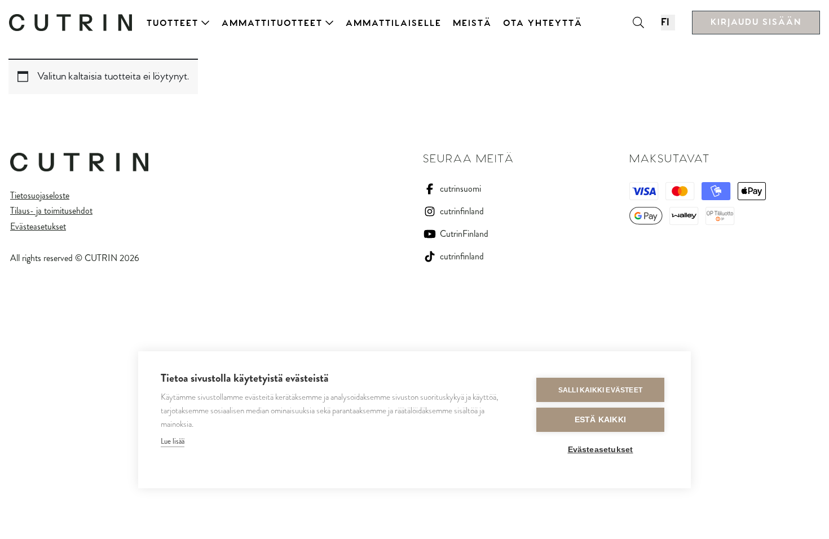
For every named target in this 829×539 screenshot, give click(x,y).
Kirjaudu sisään (756, 22)
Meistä (472, 23)
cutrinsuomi (460, 188)
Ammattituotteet (272, 23)
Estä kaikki (600, 420)
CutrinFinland (464, 233)
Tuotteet (173, 23)
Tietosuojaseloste (39, 195)
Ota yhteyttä (543, 23)
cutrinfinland (462, 211)
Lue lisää (172, 441)
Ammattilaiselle (394, 23)
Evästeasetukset (38, 226)
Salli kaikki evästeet (600, 390)
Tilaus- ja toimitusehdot (51, 210)
